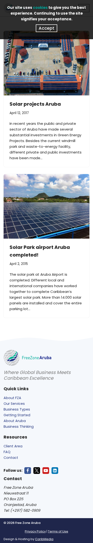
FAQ (7, 452)
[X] (36, 470)
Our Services (14, 403)
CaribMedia (44, 539)
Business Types (17, 409)
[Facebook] (27, 470)
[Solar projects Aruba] (46, 63)
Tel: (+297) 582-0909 (22, 510)
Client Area (13, 446)
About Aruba (15, 420)
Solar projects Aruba (35, 104)
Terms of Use (58, 531)
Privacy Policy (35, 531)
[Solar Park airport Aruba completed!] (46, 206)
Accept (46, 28)
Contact (11, 457)
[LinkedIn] (55, 470)
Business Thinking (19, 426)
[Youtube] (45, 470)
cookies (40, 7)
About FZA (12, 397)
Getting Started (17, 415)
